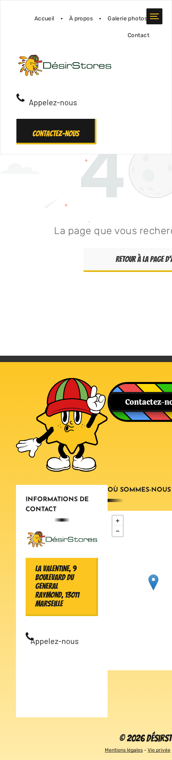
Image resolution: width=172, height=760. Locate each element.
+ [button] (117, 521)
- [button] (117, 531)
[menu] (154, 16)
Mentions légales (124, 750)
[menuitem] (45, 18)
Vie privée (159, 750)
